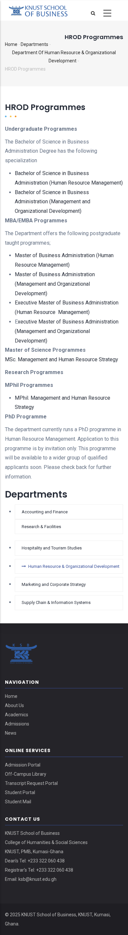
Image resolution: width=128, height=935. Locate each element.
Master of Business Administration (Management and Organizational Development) (55, 284)
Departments (34, 44)
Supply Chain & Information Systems (56, 602)
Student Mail (18, 801)
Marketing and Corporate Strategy (54, 584)
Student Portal (20, 792)
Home (11, 44)
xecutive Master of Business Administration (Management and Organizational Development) (66, 331)
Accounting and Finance (45, 511)
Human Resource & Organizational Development (73, 566)
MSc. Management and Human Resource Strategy (61, 359)
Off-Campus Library (25, 774)
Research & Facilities (41, 526)
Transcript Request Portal (31, 783)
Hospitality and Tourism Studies (52, 547)
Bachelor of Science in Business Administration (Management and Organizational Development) (52, 201)
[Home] (42, 10)
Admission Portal (22, 765)
